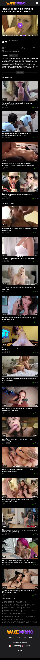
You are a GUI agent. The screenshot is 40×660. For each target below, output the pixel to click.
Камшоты (13, 55)
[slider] (9, 35)
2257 (24, 637)
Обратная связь (14, 637)
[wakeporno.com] (15, 5)
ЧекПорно (16, 646)
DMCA (30, 637)
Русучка (27, 646)
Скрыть (20, 72)
